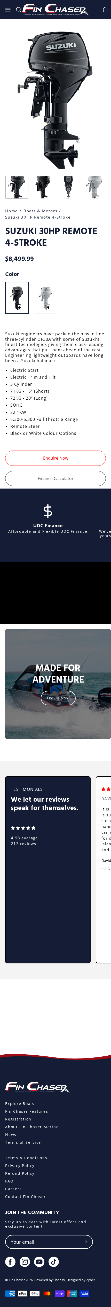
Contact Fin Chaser (25, 1196)
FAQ (9, 1181)
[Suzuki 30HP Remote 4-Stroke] (16, 187)
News (11, 1134)
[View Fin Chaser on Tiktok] (54, 1262)
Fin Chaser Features (26, 1111)
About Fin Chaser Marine (32, 1126)
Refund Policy (20, 1173)
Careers (13, 1188)
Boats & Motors (40, 211)
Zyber (90, 1280)
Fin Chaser (17, 1280)
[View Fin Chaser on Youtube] (39, 1262)
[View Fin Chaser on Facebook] (10, 1262)
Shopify (59, 1280)
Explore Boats (20, 1103)
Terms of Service (23, 1142)
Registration (18, 1119)
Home (11, 211)
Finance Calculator (56, 478)
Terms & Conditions (26, 1157)
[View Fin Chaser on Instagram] (25, 1262)
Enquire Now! (58, 698)
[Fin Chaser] (55, 10)
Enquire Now (55, 458)
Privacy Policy (20, 1165)
